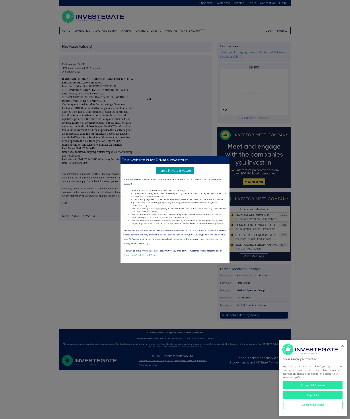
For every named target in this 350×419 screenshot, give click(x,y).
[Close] (343, 346)
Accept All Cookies (313, 385)
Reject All (313, 394)
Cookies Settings (313, 404)
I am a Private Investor (175, 170)
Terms (153, 255)
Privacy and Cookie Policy (135, 255)
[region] (313, 378)
